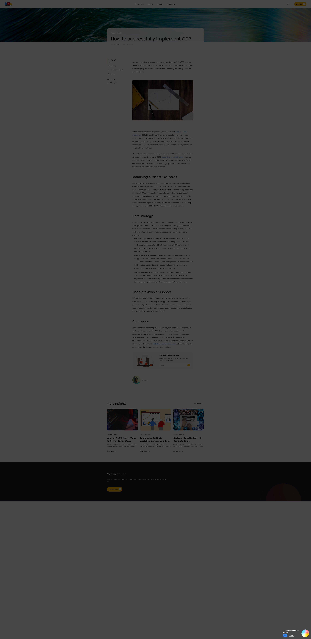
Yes (285, 635)
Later (291, 635)
